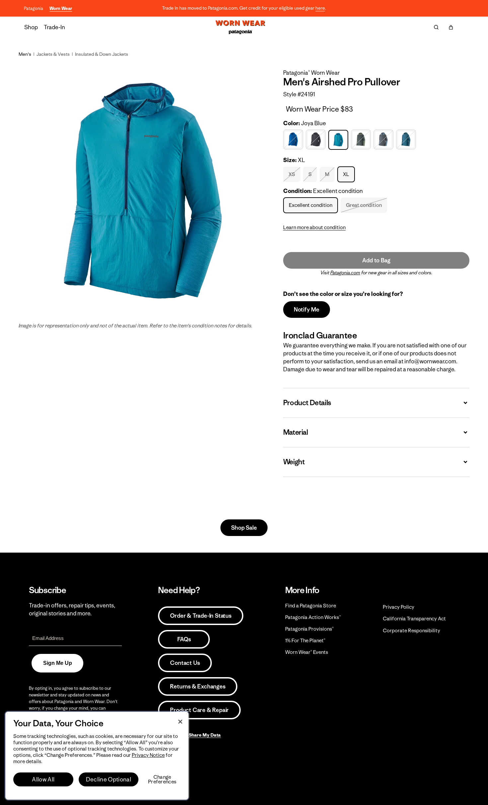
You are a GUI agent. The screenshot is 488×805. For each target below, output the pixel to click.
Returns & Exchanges (197, 686)
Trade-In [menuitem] (54, 27)
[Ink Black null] (316, 139)
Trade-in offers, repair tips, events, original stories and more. (72, 609)
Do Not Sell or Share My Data (189, 735)
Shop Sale (244, 527)
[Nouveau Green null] (361, 139)
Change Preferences (162, 779)
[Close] (180, 721)
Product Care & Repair (199, 710)
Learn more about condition (314, 227)
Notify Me (306, 309)
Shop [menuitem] (31, 27)
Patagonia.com (345, 273)
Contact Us (185, 663)
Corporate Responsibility (411, 630)
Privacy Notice (148, 755)
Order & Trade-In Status (200, 615)
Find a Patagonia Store (310, 605)
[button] (451, 27)
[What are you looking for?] (436, 27)
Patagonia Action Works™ (313, 617)
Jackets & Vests (53, 54)
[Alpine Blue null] (294, 139)
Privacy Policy (398, 607)
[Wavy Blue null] (407, 139)
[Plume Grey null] (384, 139)
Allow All (43, 779)
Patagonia (33, 8)
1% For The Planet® (305, 640)
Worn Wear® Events (306, 652)
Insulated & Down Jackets (101, 54)
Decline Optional (108, 779)
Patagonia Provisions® (309, 629)
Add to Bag (376, 260)
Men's (25, 54)
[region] (97, 756)
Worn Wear (60, 8)
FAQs (184, 639)
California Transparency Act (414, 618)
